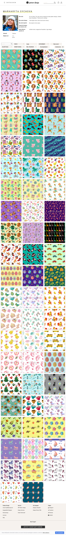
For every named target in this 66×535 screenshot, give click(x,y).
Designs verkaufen (37, 507)
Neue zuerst (56, 44)
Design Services (21, 510)
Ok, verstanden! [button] (59, 532)
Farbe (28, 44)
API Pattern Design (22, 507)
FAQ (4, 517)
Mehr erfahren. (46, 532)
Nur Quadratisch (43, 47)
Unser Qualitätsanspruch (8, 507)
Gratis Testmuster (21, 512)
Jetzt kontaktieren (33, 527)
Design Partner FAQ (37, 510)
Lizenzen (4, 515)
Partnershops (5, 512)
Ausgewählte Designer (7, 510)
